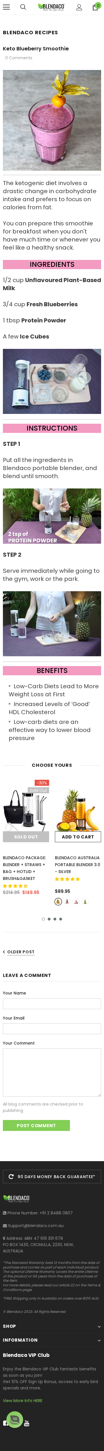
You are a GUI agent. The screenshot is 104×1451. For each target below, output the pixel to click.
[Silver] (58, 901)
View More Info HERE (22, 1401)
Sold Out (26, 837)
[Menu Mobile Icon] (6, 7)
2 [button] (49, 919)
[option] (26, 839)
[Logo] (51, 7)
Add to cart (78, 837)
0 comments (18, 58)
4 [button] (60, 919)
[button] (16, 886)
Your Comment (19, 1043)
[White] (76, 901)
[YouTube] (25, 1423)
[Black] (85, 901)
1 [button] (43, 919)
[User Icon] (79, 7)
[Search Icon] (23, 7)
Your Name (14, 993)
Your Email (14, 1018)
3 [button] (54, 919)
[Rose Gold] (67, 901)
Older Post (21, 952)
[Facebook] (4, 1423)
